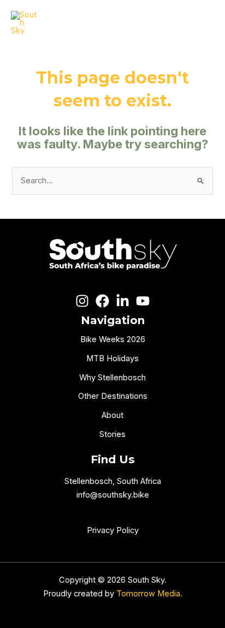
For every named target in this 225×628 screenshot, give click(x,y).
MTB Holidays (112, 358)
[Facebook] (102, 301)
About (112, 415)
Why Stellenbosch (112, 377)
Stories (112, 434)
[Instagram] (82, 301)
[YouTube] (143, 301)
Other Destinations (112, 396)
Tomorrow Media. (149, 594)
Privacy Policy (113, 530)
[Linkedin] (122, 301)
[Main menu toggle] (201, 22)
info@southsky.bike (112, 495)
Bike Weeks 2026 (112, 339)
